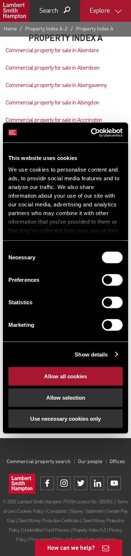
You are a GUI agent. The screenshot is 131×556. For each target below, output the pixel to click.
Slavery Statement (86, 511)
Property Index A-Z (46, 29)
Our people (90, 461)
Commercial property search (39, 461)
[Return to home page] (14, 11)
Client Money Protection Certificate (48, 520)
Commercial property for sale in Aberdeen (52, 68)
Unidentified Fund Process (46, 530)
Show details (91, 354)
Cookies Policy (30, 511)
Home (10, 29)
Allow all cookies (65, 376)
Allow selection (65, 397)
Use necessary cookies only (65, 419)
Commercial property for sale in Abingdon (52, 103)
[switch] (112, 280)
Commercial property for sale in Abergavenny (56, 85)
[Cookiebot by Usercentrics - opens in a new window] (92, 132)
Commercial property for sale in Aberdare (52, 51)
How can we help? (71, 547)
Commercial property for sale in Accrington (53, 120)
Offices (117, 461)
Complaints (57, 511)
